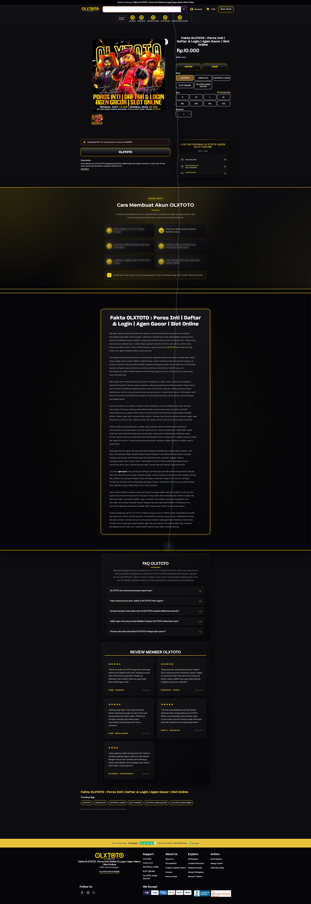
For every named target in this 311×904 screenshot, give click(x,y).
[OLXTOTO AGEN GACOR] (152, 23)
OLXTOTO (125, 152)
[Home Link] (90, 9)
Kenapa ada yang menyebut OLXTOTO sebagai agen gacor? (138, 631)
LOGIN (215, 67)
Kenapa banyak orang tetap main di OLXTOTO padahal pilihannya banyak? (144, 611)
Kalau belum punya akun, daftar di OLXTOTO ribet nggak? (137, 601)
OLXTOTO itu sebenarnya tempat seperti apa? (131, 591)
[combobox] (142, 9)
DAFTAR (188, 67)
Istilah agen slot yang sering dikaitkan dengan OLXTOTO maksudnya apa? (144, 621)
